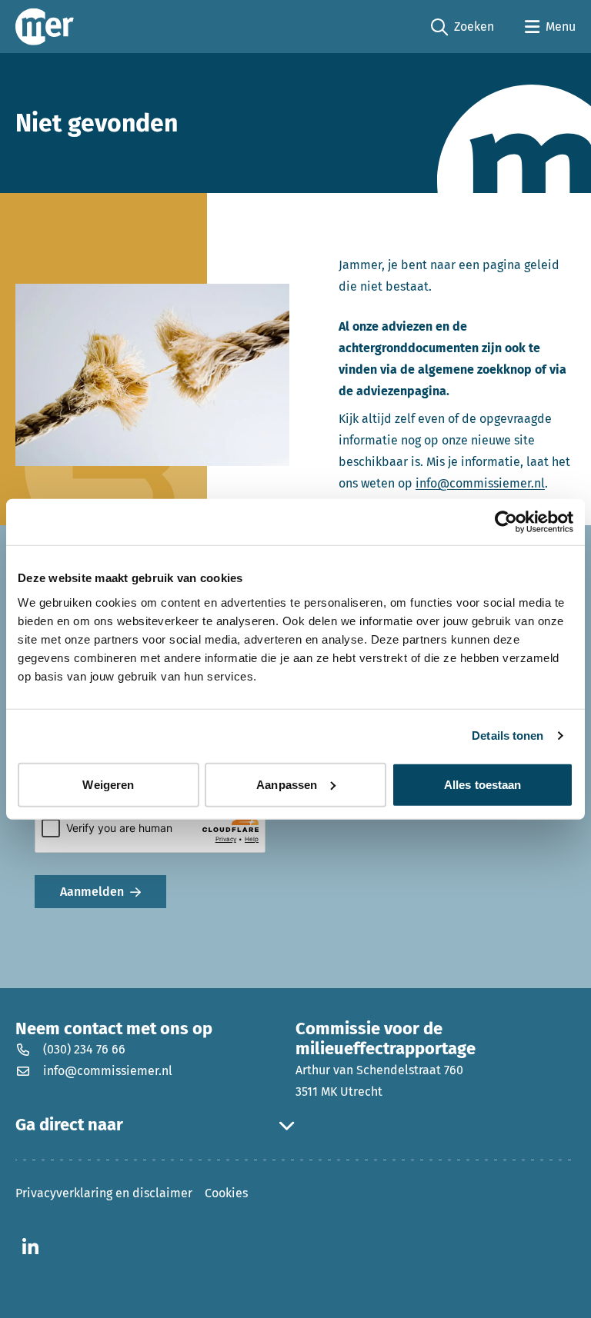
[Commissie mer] (44, 26)
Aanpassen (286, 783)
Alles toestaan (482, 783)
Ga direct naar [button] (69, 1125)
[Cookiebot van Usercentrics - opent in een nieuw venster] (506, 522)
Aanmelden (92, 891)
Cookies (226, 1193)
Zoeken (462, 27)
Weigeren (108, 783)
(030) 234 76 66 (84, 1049)
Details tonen (507, 735)
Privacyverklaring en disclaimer (103, 1193)
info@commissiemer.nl (480, 483)
